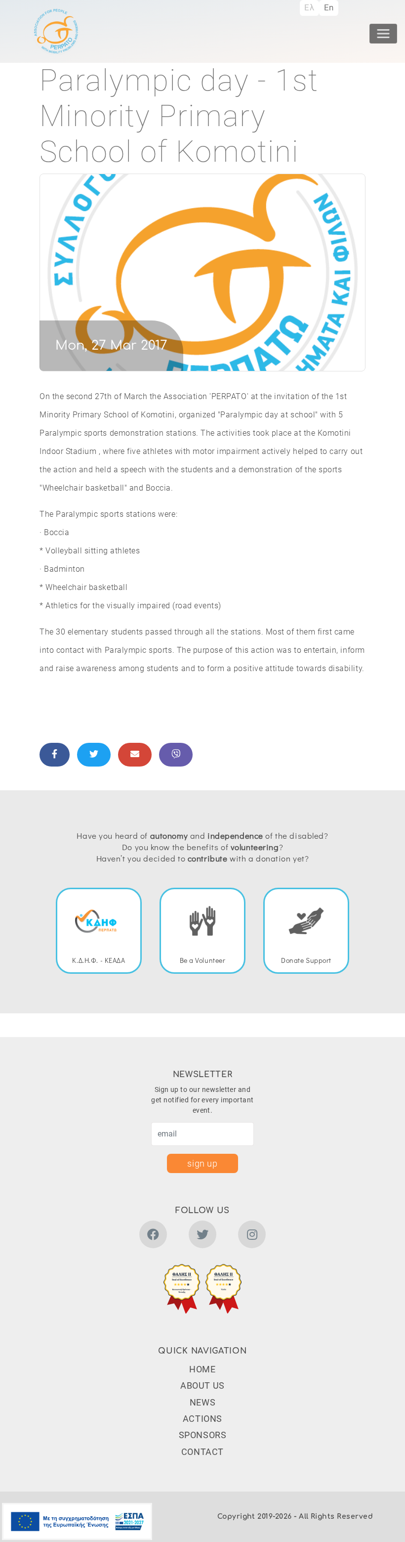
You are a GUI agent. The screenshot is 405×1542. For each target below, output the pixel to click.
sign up (202, 1163)
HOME (202, 1369)
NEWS (202, 1402)
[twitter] (202, 1236)
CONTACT (202, 1452)
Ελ (309, 7)
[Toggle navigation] (383, 34)
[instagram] (252, 1236)
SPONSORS (203, 1435)
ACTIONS (202, 1418)
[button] (181, 1289)
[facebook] (153, 1236)
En (329, 7)
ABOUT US (202, 1385)
